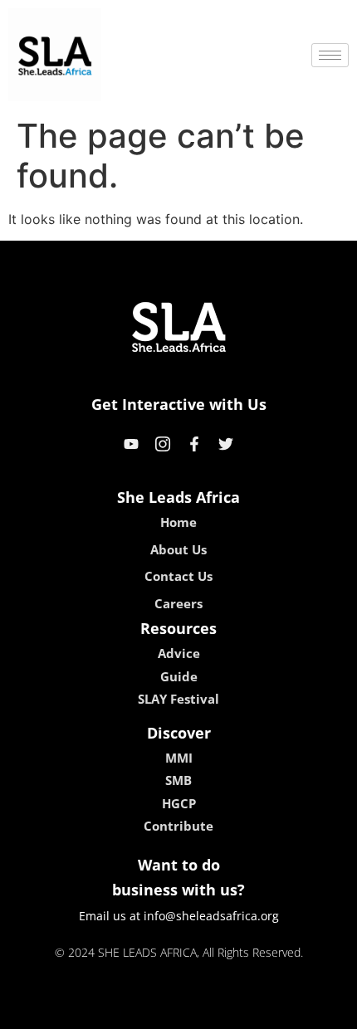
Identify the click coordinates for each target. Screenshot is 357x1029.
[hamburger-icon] (330, 55)
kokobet (65, 1010)
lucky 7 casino (222, 1010)
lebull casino (134, 1010)
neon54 (295, 1010)
